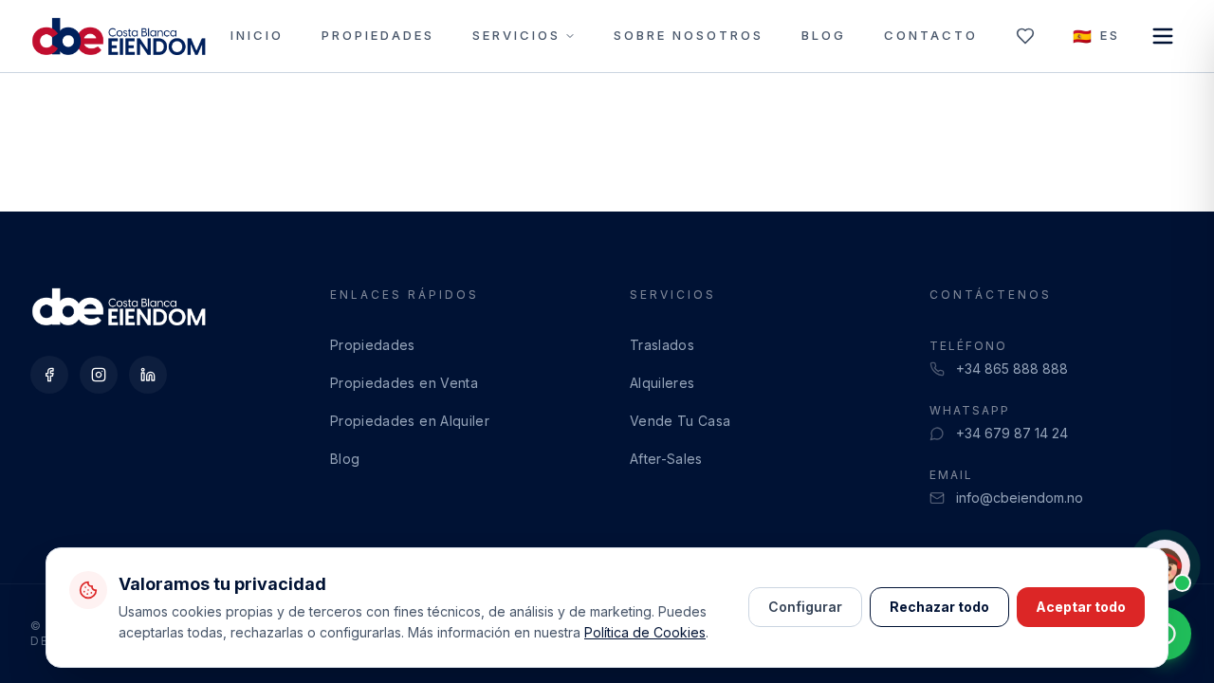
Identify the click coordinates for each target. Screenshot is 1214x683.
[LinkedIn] (148, 375)
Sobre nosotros (688, 35)
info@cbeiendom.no (1019, 497)
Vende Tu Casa (680, 421)
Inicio (257, 35)
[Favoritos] (1025, 36)
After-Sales (666, 459)
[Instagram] (99, 375)
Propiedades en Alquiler (409, 421)
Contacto (931, 35)
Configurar (805, 607)
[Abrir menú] (1163, 36)
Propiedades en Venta (404, 383)
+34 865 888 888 (1012, 368)
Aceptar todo (1081, 607)
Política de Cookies (645, 632)
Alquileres (662, 383)
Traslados (662, 345)
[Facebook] (49, 375)
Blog (823, 35)
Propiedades (378, 35)
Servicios (516, 35)
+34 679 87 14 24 (1012, 433)
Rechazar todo (939, 607)
